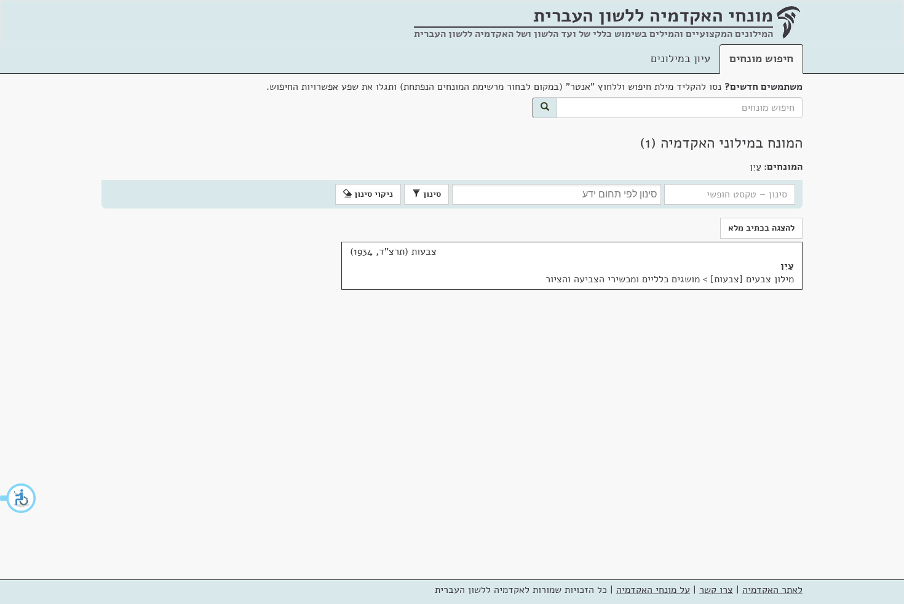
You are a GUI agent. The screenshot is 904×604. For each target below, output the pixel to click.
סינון (431, 194)
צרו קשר (716, 590)
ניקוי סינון (372, 194)
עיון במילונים (680, 58)
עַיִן (787, 265)
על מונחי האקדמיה (653, 590)
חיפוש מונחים (761, 58)
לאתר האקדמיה (772, 590)
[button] (18, 498)
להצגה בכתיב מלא (761, 228)
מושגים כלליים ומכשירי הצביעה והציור (622, 279)
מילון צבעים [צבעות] (752, 279)
